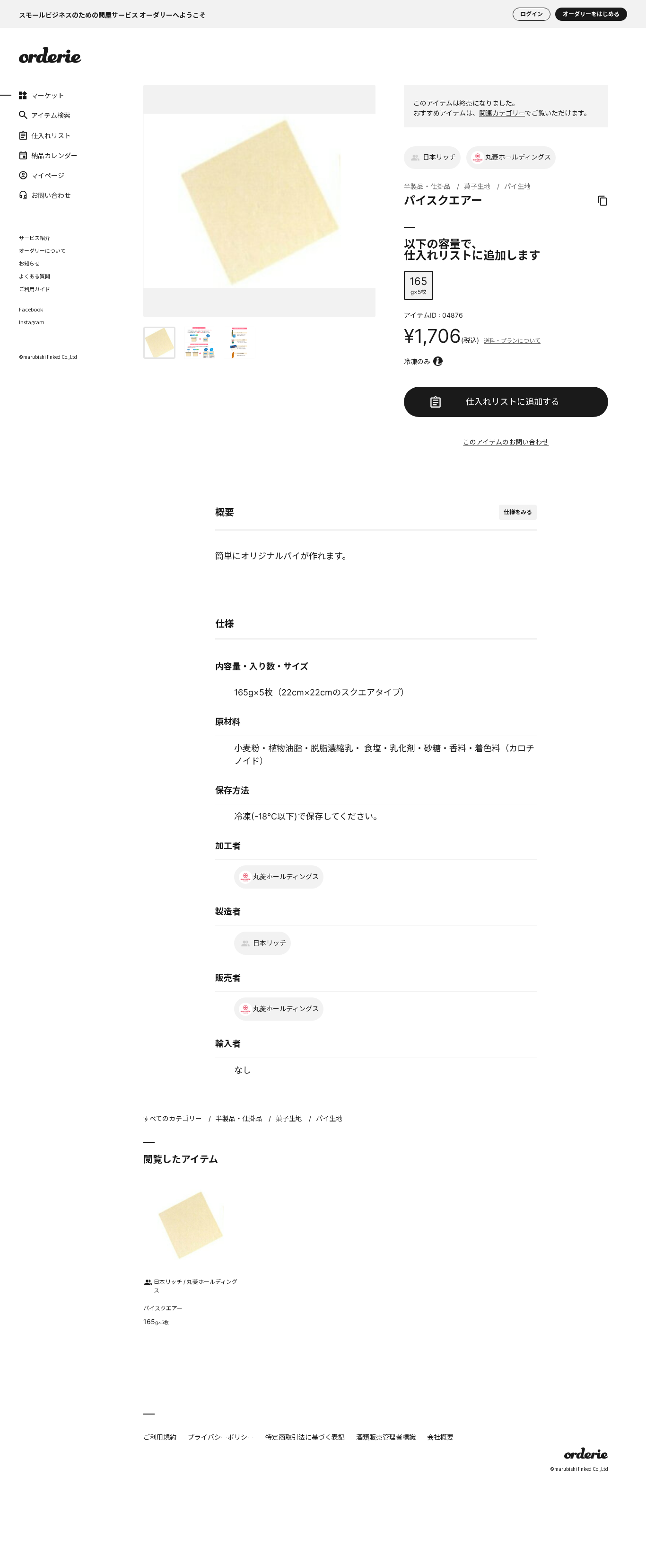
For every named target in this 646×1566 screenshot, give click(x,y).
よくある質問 (34, 276)
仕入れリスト (51, 135)
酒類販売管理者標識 (386, 1436)
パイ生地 (517, 186)
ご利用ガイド (34, 289)
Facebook (31, 309)
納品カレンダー (54, 155)
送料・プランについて (512, 340)
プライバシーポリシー (221, 1436)
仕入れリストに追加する (512, 402)
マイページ (47, 175)
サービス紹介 (34, 237)
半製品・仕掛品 (427, 186)
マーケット (47, 95)
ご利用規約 (159, 1436)
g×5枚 (418, 285)
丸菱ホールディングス (518, 157)
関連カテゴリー (502, 113)
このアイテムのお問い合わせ (506, 442)
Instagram (31, 322)
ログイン (531, 14)
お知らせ (29, 263)
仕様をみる (518, 512)
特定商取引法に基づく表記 (305, 1436)
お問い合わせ (51, 195)
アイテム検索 (50, 115)
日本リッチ (439, 157)
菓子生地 (477, 186)
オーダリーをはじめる (591, 14)
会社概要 (440, 1436)
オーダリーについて (42, 250)
